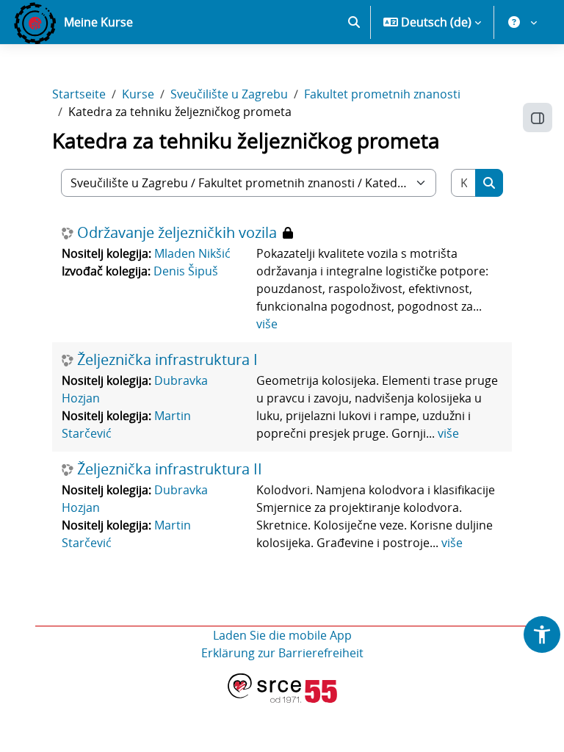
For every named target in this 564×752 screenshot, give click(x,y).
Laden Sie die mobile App (282, 635)
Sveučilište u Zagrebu (229, 94)
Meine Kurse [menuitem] (98, 22)
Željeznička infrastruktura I (167, 360)
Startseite (79, 94)
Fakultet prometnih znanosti (382, 94)
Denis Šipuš (185, 271)
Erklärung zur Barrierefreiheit (282, 653)
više (267, 324)
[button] (354, 22)
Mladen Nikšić (192, 253)
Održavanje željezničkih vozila (177, 233)
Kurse (138, 94)
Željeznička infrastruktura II (169, 469)
